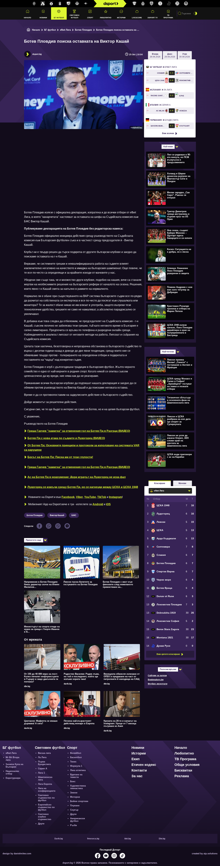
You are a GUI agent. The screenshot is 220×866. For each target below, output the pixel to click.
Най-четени (168, 351)
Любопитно (105, 18)
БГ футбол (59, 18)
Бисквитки (183, 770)
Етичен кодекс (143, 765)
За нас (136, 776)
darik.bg (68, 684)
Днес (169, 55)
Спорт (90, 18)
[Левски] (42, 3)
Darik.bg (58, 838)
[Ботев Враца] (160, 3)
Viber (79, 497)
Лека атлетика (78, 770)
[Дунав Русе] (168, 3)
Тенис (73, 761)
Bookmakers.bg (155, 679)
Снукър (74, 810)
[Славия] (143, 3)
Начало (27, 18)
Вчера (155, 55)
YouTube (90, 497)
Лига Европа (45, 784)
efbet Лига (65, 30)
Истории (121, 18)
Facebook (68, 497)
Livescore (137, 18)
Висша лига (44, 753)
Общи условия (187, 765)
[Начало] (28, 30)
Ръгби (73, 825)
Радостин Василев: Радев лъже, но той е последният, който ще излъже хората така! (81, 676)
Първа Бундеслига (44, 763)
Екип (135, 759)
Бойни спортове (79, 801)
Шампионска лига (45, 778)
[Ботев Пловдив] (77, 4)
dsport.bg (37, 54)
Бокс (72, 781)
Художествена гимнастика (78, 787)
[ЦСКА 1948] (60, 3)
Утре (184, 55)
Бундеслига (164, 120)
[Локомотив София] (186, 3)
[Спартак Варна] (134, 3)
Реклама (181, 776)
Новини (43, 18)
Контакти (139, 770)
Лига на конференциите (46, 789)
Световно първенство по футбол (46, 798)
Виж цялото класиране (168, 654)
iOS (108, 504)
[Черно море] (151, 3)
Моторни (75, 797)
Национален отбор (12, 772)
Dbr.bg (162, 838)
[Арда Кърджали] (68, 3)
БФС (74, 515)
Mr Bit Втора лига (12, 758)
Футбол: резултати (157, 684)
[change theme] (195, 13)
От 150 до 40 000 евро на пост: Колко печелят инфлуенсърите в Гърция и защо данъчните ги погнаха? (41, 678)
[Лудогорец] (34, 3)
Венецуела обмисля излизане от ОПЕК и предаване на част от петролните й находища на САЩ (122, 676)
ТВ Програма (168, 16)
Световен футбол (74, 16)
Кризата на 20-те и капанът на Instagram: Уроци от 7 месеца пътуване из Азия (120, 723)
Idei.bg (127, 838)
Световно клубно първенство (44, 817)
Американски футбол (77, 819)
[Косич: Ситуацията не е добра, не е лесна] (170, 254)
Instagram (115, 497)
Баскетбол (76, 757)
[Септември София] (85, 3)
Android (97, 504)
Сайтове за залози (157, 675)
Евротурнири (13, 778)
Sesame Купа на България (14, 765)
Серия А (160, 105)
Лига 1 (41, 773)
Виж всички (168, 133)
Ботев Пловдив (83, 30)
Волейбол (75, 753)
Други (41, 823)
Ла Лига (161, 90)
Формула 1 (76, 766)
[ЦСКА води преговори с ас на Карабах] (170, 460)
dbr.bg (27, 686)
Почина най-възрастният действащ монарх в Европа (79, 722)
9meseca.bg (93, 838)
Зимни (73, 792)
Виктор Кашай (57, 515)
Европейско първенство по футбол (46, 807)
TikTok (101, 497)
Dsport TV (153, 18)
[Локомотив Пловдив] (177, 3)
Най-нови (168, 146)
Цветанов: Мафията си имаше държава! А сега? (40, 722)
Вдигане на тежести (76, 775)
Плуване (74, 805)
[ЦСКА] (51, 3)
